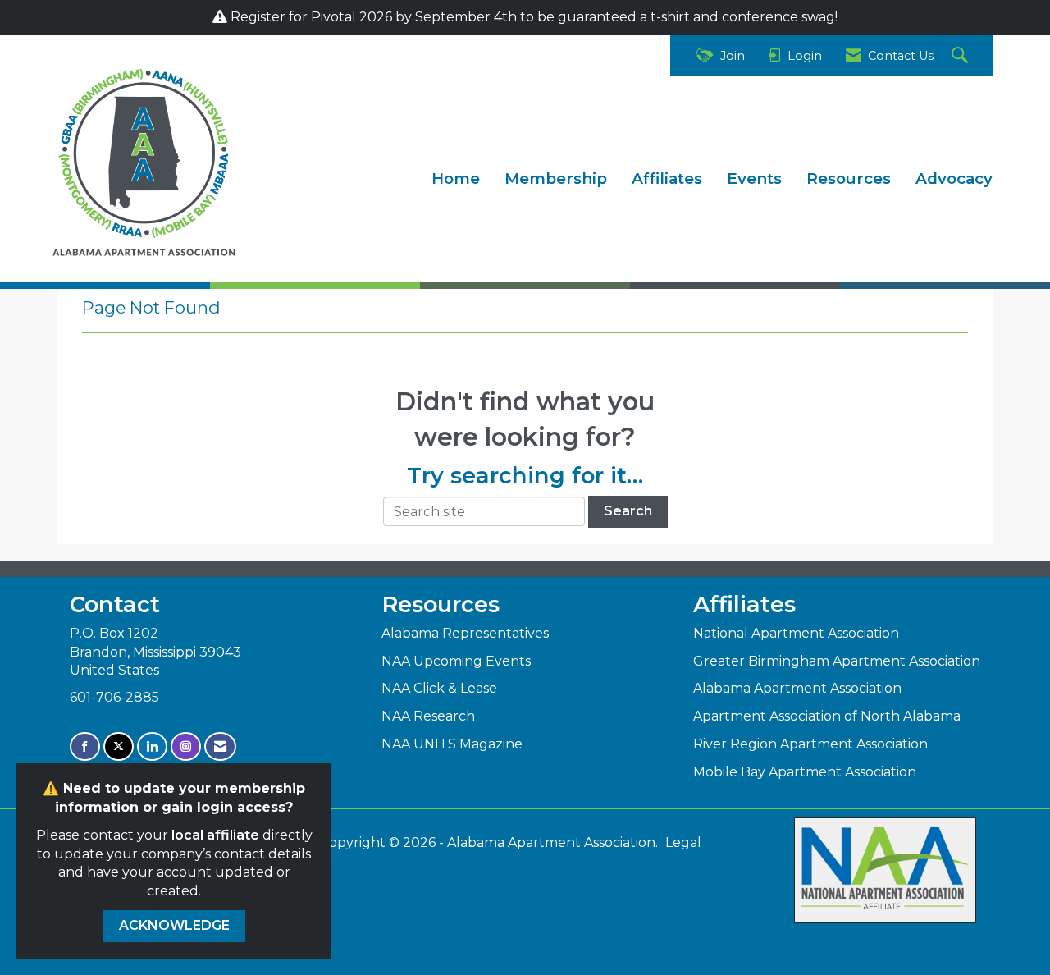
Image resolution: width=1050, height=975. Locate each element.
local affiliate (215, 835)
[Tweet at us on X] (118, 746)
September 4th (464, 17)
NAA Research (428, 716)
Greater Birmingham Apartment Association (836, 661)
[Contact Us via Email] (220, 746)
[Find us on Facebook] (85, 746)
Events (754, 178)
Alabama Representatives (465, 633)
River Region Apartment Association (810, 744)
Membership (555, 178)
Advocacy (954, 178)
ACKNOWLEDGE (174, 925)
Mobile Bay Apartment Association (804, 772)
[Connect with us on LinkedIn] (152, 746)
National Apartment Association (796, 633)
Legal (683, 842)
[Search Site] (962, 56)
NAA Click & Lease (439, 688)
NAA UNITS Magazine (452, 744)
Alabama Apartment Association (797, 688)
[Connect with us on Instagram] (186, 746)
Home (455, 178)
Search (628, 511)
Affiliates (667, 178)
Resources (848, 178)
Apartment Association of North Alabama (827, 716)
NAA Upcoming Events (456, 661)
